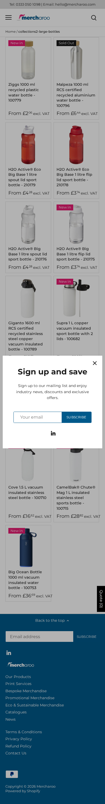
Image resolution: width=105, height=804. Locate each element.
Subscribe (76, 417)
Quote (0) (101, 599)
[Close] (95, 363)
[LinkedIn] (53, 433)
